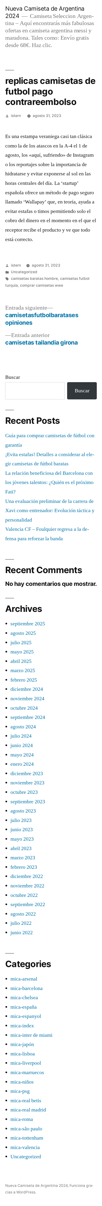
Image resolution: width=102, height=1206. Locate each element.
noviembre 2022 (27, 885)
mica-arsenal (23, 979)
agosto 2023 (23, 811)
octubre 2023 (24, 792)
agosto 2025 (23, 633)
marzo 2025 (22, 670)
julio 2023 (21, 820)
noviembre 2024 (27, 698)
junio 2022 (21, 932)
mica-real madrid (28, 1110)
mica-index (22, 1025)
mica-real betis (25, 1100)
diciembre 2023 (26, 773)
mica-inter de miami (31, 1035)
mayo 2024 (22, 755)
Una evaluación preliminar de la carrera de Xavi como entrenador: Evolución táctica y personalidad (49, 510)
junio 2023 (21, 829)
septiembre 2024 (27, 717)
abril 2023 (21, 848)
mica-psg (20, 1091)
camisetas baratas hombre (34, 278)
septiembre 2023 (27, 801)
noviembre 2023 (27, 782)
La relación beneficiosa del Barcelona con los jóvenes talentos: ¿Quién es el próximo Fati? (49, 482)
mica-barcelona (26, 988)
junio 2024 (21, 745)
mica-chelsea (24, 997)
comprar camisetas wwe (41, 285)
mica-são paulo (26, 1128)
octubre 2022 (24, 895)
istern (16, 115)
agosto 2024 (23, 726)
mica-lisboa (22, 1053)
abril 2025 (21, 661)
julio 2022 (21, 923)
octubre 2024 (24, 708)
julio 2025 (21, 642)
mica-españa (23, 1007)
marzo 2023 (22, 857)
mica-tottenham (26, 1138)
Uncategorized (24, 272)
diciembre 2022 (26, 876)
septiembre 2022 (27, 904)
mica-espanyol (25, 1016)
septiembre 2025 (27, 623)
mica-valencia (25, 1147)
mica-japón (22, 1044)
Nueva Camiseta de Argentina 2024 (36, 1185)
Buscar (12, 377)
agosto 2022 (23, 914)
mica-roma (21, 1119)
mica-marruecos (27, 1072)
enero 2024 (22, 764)
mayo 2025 (22, 651)
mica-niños (22, 1082)
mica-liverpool (25, 1063)
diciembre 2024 (26, 689)
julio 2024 (21, 736)
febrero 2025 (23, 680)
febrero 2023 (23, 867)
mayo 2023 (22, 839)
